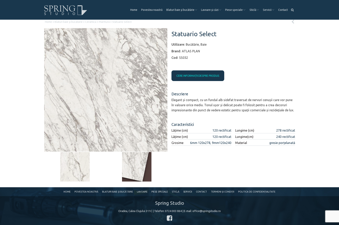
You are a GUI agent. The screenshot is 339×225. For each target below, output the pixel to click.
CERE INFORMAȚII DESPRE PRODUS (197, 75)
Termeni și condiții (222, 191)
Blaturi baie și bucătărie (180, 9)
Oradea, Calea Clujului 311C (135, 211)
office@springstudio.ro (206, 211)
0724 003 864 (173, 211)
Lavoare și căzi (210, 9)
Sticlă (253, 9)
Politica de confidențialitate (256, 191)
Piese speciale (234, 9)
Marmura (104, 21)
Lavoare (142, 191)
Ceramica (90, 21)
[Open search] (292, 10)
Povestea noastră (151, 9)
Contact (283, 9)
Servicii (267, 9)
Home (133, 9)
